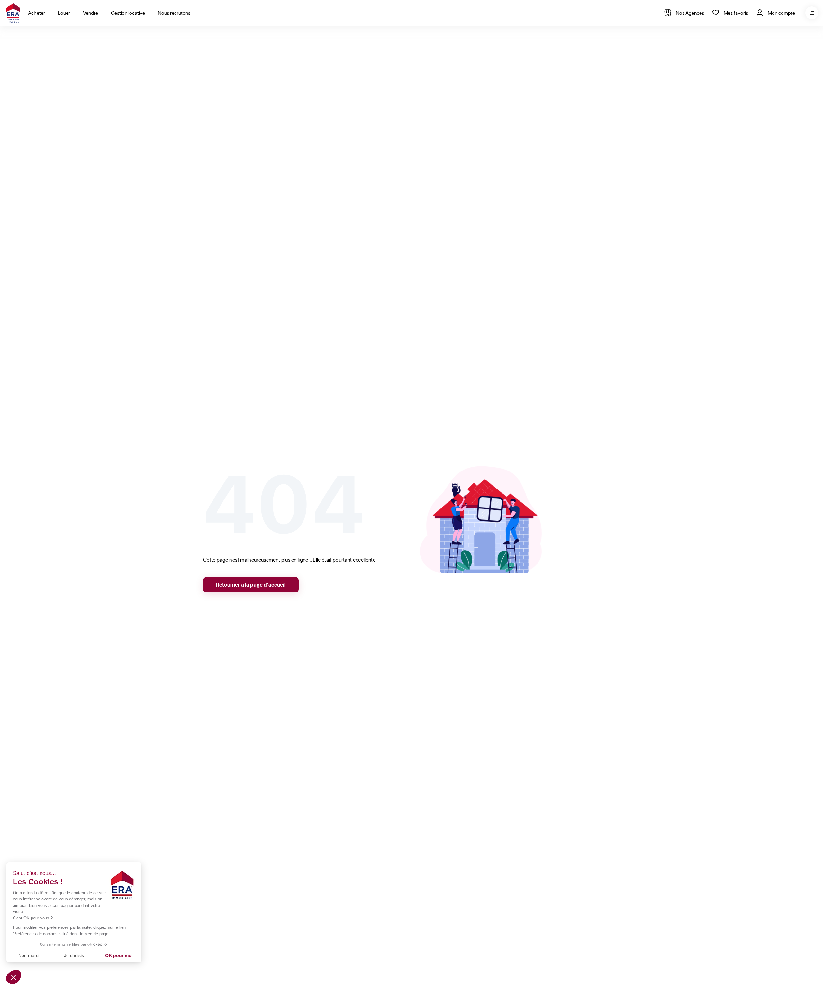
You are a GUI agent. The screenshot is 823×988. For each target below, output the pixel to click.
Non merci (28, 955)
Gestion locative (128, 12)
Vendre (90, 12)
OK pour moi (119, 955)
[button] (13, 977)
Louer (64, 12)
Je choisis (74, 955)
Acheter (36, 12)
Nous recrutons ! (175, 12)
